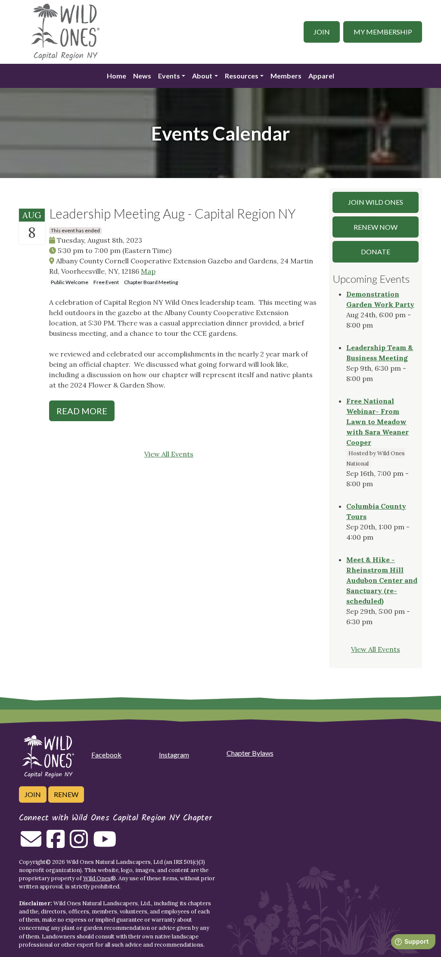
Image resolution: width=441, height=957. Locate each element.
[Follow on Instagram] (79, 844)
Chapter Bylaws (250, 753)
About (202, 76)
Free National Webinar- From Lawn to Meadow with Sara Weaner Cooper (377, 422)
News (142, 76)
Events (169, 76)
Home (116, 76)
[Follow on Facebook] (55, 844)
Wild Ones (97, 878)
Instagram (174, 755)
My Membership (383, 32)
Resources (241, 76)
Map (148, 271)
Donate (375, 251)
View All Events (168, 454)
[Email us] (31, 844)
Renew (66, 794)
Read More (81, 411)
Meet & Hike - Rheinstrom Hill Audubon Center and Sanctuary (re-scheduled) (381, 580)
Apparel (321, 76)
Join (322, 32)
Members (285, 76)
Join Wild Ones (375, 202)
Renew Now (376, 227)
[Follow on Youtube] (104, 844)
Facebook (106, 755)
